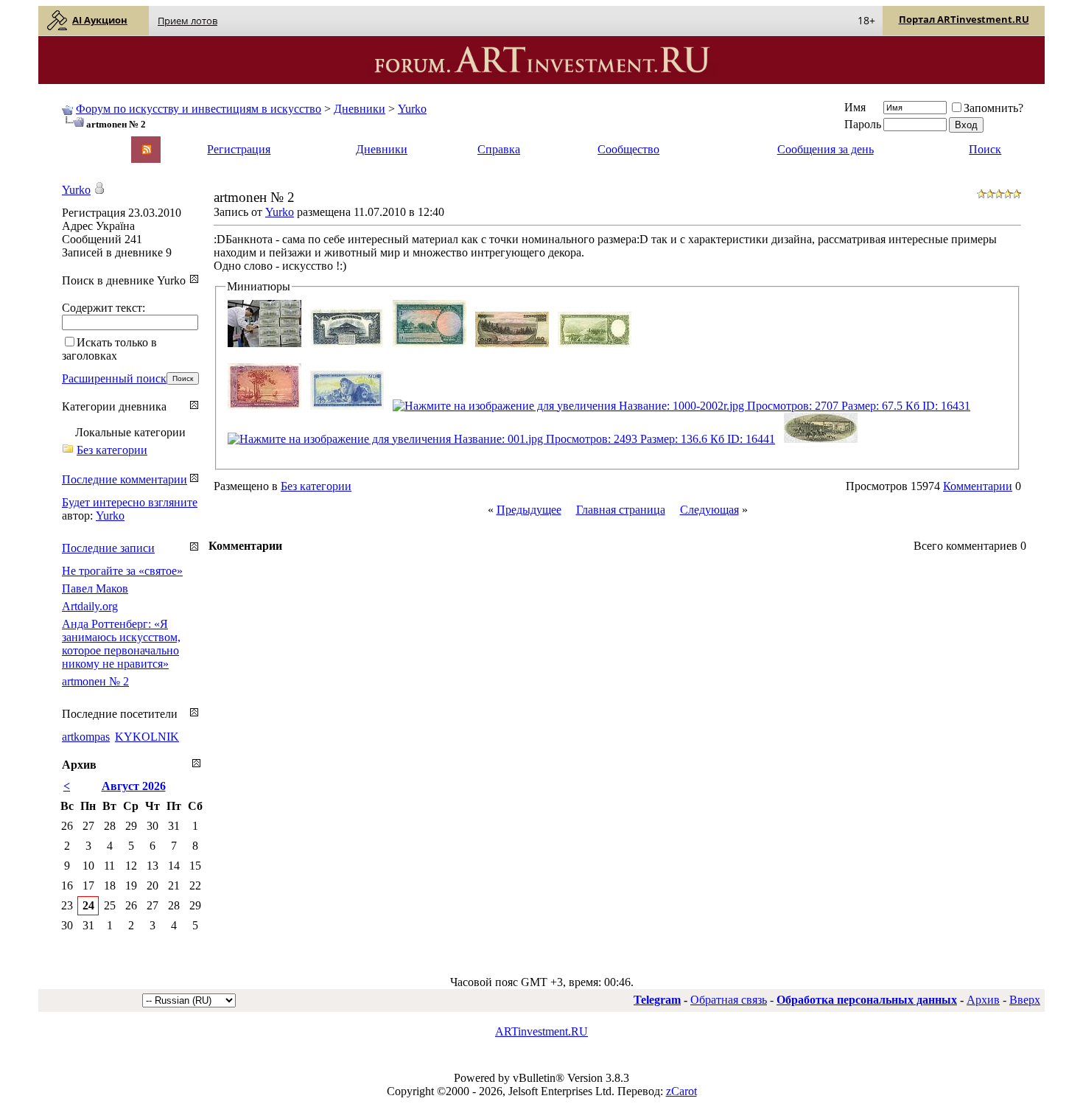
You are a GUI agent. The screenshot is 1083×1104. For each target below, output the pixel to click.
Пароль (862, 124)
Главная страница (620, 509)
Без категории (316, 486)
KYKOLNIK (147, 736)
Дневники (359, 108)
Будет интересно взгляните (129, 502)
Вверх (1024, 999)
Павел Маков (95, 588)
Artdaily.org (90, 606)
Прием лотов (187, 20)
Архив (983, 999)
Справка (498, 149)
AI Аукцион (99, 20)
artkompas (86, 736)
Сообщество (628, 149)
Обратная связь (728, 999)
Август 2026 (134, 786)
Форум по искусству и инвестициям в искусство (198, 108)
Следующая (709, 509)
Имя (855, 107)
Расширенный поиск (114, 378)
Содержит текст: (103, 307)
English (78, 142)
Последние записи (108, 548)
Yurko (412, 108)
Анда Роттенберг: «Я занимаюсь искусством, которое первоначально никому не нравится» (121, 644)
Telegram (657, 999)
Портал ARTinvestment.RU (964, 19)
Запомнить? (993, 108)
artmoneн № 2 (95, 681)
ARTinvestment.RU (541, 1031)
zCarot (681, 1091)
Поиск (985, 149)
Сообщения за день (825, 149)
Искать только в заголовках (109, 349)
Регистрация (238, 149)
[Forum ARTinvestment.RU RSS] (146, 150)
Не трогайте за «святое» (122, 571)
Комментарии (977, 486)
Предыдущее (529, 509)
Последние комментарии (124, 479)
